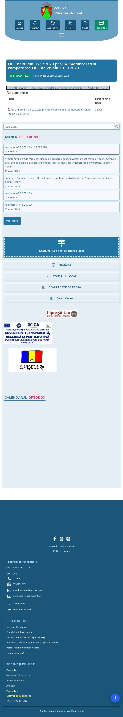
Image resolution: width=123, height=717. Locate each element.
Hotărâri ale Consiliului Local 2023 (51, 75)
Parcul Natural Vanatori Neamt (22, 647)
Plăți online (12, 670)
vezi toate (12, 220)
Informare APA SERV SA (18, 193)
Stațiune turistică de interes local (61, 251)
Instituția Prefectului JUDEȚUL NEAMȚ (25, 637)
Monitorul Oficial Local (18, 675)
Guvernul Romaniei (16, 626)
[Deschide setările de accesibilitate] (115, 698)
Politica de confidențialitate (61, 546)
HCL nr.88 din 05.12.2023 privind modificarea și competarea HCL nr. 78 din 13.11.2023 (58, 87)
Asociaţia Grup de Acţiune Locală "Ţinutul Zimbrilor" (33, 642)
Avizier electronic (15, 680)
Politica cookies (61, 551)
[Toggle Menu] (61, 34)
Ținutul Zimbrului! (15, 653)
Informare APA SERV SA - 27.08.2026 (26, 147)
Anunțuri (10, 685)
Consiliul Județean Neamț (19, 632)
